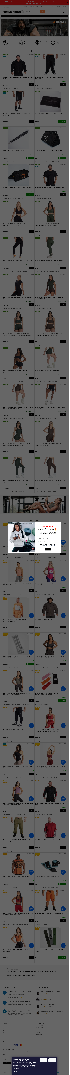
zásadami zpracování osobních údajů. (48, 545)
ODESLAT (48, 549)
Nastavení (16, 1071)
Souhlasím (52, 1060)
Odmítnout (43, 1060)
